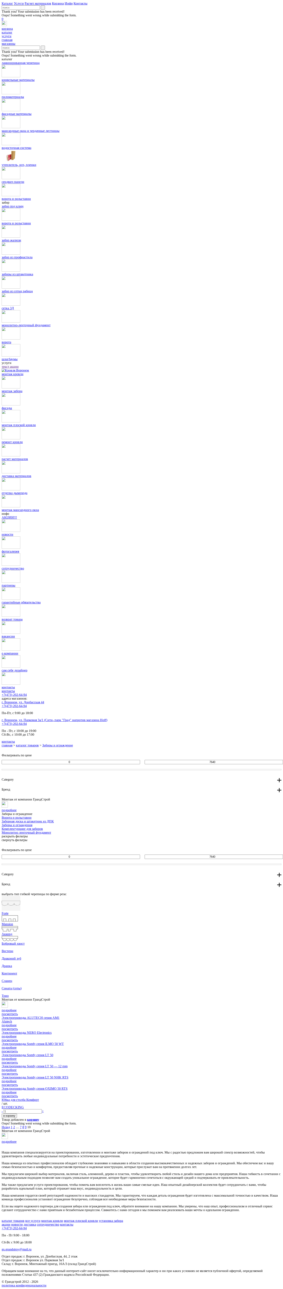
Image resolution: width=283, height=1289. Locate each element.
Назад (6, 1127)
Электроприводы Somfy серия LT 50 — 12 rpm (35, 1066)
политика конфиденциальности (24, 1285)
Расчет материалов (38, 3)
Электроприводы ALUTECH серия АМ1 (30, 1017)
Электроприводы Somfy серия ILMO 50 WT (33, 1044)
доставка (30, 1224)
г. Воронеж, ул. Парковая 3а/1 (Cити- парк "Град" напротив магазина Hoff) (54, 720)
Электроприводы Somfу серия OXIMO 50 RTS (35, 1088)
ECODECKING (13, 1107)
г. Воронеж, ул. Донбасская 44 (23, 702)
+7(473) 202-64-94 (14, 694)
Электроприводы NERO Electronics (27, 1032)
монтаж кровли (52, 1220)
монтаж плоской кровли (81, 1220)
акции (6, 1224)
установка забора (111, 1220)
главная (7, 745)
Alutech (7, 1021)
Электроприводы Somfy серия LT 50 (27, 1055)
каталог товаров (27, 745)
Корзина (58, 3)
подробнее (9, 1025)
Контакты (80, 3)
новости (17, 1224)
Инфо (69, 3)
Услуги (19, 3)
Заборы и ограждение (57, 745)
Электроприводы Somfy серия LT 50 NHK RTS (35, 1077)
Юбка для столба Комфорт (20, 1100)
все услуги (32, 1220)
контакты (8, 691)
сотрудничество (48, 1224)
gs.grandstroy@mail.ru (16, 1249)
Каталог (7, 3)
